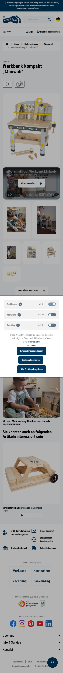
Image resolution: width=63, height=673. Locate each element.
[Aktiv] (52, 304)
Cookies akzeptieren (31, 360)
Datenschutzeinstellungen (31, 350)
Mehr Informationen (31, 341)
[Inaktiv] (52, 314)
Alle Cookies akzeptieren (32, 369)
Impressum (32, 345)
